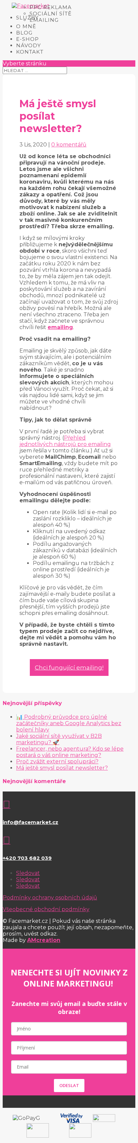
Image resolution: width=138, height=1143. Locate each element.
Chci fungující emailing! (69, 667)
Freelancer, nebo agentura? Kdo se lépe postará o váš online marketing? (70, 752)
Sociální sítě (50, 13)
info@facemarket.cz (30, 822)
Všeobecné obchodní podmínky (46, 909)
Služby (27, 17)
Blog (24, 32)
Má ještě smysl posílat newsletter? (62, 768)
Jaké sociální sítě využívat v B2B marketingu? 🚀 (59, 739)
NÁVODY (28, 45)
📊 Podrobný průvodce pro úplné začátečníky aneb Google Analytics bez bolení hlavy (68, 723)
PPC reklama (50, 7)
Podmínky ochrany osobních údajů (50, 897)
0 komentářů (68, 144)
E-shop (27, 39)
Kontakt (30, 52)
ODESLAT (69, 1085)
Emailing (44, 20)
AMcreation (43, 940)
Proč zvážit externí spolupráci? (57, 761)
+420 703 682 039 (27, 858)
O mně (26, 26)
